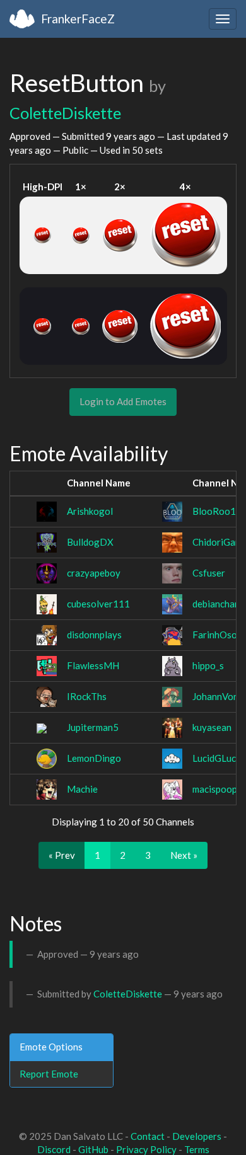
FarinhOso (214, 634)
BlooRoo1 (214, 511)
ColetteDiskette (65, 112)
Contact (148, 1136)
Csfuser (208, 572)
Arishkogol (90, 511)
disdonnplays (94, 634)
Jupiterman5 (93, 727)
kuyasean (211, 727)
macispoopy (217, 789)
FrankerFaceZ (78, 18)
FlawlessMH (93, 665)
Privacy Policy (146, 1149)
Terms (196, 1149)
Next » (183, 855)
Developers (196, 1136)
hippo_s (208, 665)
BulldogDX (90, 542)
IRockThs (87, 696)
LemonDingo (94, 758)
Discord (54, 1149)
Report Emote (49, 1073)
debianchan (216, 603)
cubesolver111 (98, 603)
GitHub (93, 1149)
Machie (82, 789)
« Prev (62, 855)
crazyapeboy (93, 572)
